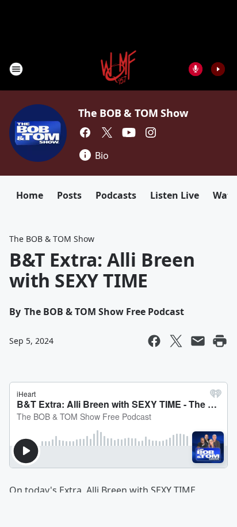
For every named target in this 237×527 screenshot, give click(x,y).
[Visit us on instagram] (151, 132)
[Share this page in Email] (198, 341)
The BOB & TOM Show (133, 113)
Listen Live (174, 195)
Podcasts (115, 195)
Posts (69, 195)
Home (29, 195)
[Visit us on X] (107, 132)
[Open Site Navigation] (16, 69)
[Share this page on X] (176, 341)
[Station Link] (118, 69)
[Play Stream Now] (218, 69)
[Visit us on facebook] (85, 132)
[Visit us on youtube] (129, 132)
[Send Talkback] (195, 69)
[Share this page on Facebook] (154, 341)
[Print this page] (220, 341)
